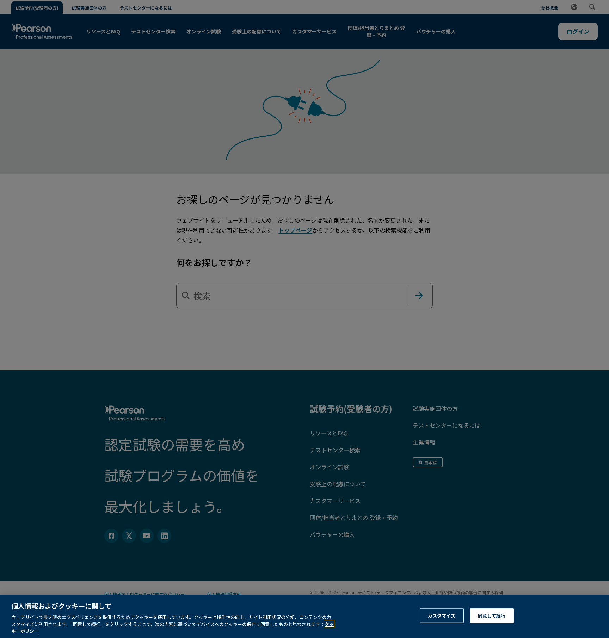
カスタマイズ (442, 615)
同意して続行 (492, 615)
